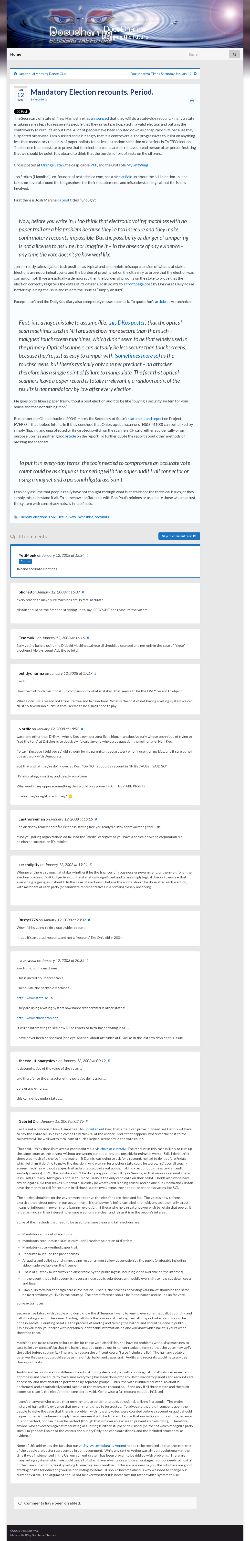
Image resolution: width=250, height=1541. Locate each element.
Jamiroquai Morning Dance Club (43, 74)
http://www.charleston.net (37, 1018)
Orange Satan (52, 165)
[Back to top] (239, 1530)
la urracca (27, 960)
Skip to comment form (177, 536)
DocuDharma (125, 28)
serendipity (29, 864)
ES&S (53, 517)
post (65, 200)
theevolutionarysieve (38, 1060)
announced (100, 118)
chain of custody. (113, 1149)
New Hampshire (81, 517)
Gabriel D (27, 1121)
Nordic (25, 728)
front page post (139, 284)
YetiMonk (40, 99)
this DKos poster (126, 322)
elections (40, 517)
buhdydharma (32, 673)
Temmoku (28, 637)
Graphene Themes (44, 1535)
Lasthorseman (32, 819)
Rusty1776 (28, 919)
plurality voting (113, 1445)
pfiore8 (25, 592)
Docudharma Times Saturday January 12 (161, 74)
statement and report (145, 418)
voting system (90, 1445)
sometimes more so (137, 355)
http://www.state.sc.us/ (35, 998)
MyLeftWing (137, 165)
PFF (93, 165)
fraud (63, 517)
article (126, 176)
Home (15, 54)
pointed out (95, 1129)
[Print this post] (192, 100)
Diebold (26, 517)
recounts (102, 517)
